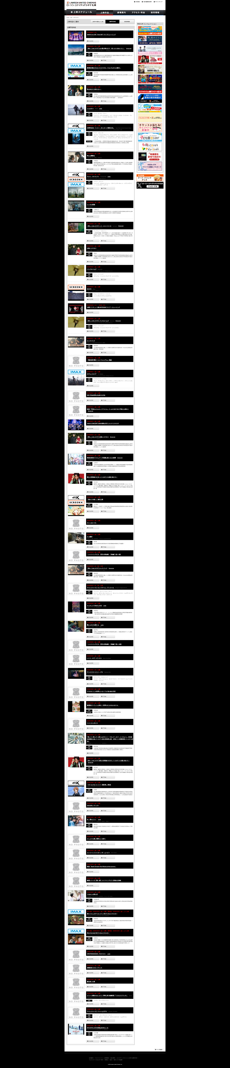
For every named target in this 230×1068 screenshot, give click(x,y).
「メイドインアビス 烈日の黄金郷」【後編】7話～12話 (104, 644)
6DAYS (89, 289)
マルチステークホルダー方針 (96, 1059)
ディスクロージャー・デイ (95, 672)
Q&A (111, 1059)
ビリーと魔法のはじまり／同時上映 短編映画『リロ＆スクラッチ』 (107, 995)
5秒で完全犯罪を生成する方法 (96, 395)
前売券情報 (127, 21)
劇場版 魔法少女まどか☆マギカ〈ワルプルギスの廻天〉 (104, 68)
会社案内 (91, 1058)
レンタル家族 (91, 204)
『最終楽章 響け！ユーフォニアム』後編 (99, 360)
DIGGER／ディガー (93, 805)
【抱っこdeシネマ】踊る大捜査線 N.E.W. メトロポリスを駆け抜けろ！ (108, 760)
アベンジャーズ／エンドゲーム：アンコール (100, 587)
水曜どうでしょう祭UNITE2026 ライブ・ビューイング (103, 307)
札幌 (71, 17)
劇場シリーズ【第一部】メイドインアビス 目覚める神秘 (104, 880)
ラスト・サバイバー (93, 176)
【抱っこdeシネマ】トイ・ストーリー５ (99, 226)
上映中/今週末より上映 (97, 21)
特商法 (106, 1059)
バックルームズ (91, 269)
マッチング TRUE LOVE (94, 605)
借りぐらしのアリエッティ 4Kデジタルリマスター (102, 913)
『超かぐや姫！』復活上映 (95, 499)
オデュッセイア (91, 374)
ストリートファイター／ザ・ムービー (98, 852)
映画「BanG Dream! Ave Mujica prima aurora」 (101, 866)
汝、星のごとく (91, 819)
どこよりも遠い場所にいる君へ (96, 838)
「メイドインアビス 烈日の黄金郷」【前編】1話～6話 (104, 554)
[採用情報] (155, 12)
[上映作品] (104, 12)
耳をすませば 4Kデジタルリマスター (98, 933)
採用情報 (106, 1058)
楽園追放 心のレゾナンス (94, 967)
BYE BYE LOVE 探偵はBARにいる (97, 1028)
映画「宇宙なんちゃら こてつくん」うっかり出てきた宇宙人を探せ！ (108, 409)
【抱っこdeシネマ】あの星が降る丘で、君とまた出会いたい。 (106, 48)
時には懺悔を (91, 155)
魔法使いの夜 (91, 981)
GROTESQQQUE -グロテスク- (96, 954)
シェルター (90, 108)
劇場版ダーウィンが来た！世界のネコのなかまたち (103, 705)
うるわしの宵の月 (92, 894)
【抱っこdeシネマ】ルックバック (97, 568)
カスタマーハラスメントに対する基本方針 (127, 1058)
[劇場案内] (121, 12)
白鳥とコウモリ (91, 248)
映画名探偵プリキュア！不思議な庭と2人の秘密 (101, 457)
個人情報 (113, 1058)
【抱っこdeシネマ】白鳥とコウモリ (98, 437)
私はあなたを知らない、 (94, 89)
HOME (67, 17)
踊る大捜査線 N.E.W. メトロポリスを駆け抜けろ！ (102, 477)
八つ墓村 (89, 536)
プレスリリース (99, 1058)
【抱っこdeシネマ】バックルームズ (98, 321)
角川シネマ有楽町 (118, 1059)
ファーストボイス (92, 723)
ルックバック (91, 340)
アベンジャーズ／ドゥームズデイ (97, 1011)
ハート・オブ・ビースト (94, 658)
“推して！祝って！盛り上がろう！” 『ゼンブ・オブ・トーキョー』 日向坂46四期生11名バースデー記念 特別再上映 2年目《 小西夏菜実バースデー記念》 (110, 739)
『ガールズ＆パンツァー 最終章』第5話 (99, 784)
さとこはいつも (91, 523)
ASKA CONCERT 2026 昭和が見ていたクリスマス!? (103, 423)
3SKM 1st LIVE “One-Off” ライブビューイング (101, 34)
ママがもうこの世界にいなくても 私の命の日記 (101, 691)
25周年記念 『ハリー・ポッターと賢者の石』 (100, 128)
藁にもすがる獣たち (93, 625)
